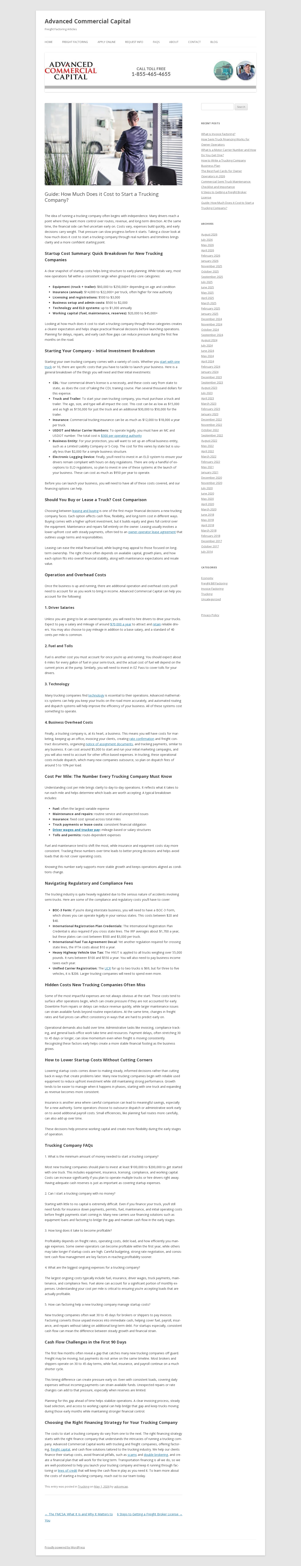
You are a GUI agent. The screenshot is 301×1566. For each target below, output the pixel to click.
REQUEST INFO (134, 42)
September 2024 (212, 335)
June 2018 (207, 515)
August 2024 (209, 340)
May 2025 (207, 293)
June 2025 (207, 287)
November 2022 (211, 425)
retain (157, 624)
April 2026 (207, 250)
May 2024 (207, 356)
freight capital (60, 1449)
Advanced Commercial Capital (88, 21)
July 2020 (207, 488)
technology (96, 695)
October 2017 (210, 546)
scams (132, 1455)
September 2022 (212, 435)
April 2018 (207, 525)
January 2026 (209, 261)
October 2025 (210, 271)
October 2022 (210, 430)
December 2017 (211, 541)
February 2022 (210, 462)
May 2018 (207, 520)
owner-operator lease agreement (152, 532)
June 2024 (207, 351)
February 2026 (210, 256)
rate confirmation (141, 739)
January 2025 (209, 314)
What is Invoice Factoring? (218, 134)
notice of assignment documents (109, 744)
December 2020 (211, 478)
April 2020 (207, 504)
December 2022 (211, 419)
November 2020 (211, 483)
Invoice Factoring (212, 589)
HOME (48, 42)
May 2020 (207, 499)
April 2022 (207, 451)
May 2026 (207, 245)
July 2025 (207, 282)
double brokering (156, 1455)
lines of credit (67, 1470)
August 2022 (209, 441)
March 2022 (208, 456)
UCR (108, 968)
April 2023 (207, 398)
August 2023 (209, 388)
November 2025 (211, 266)
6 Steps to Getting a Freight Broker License (149, 1514)
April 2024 (207, 361)
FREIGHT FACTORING (75, 42)
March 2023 (208, 404)
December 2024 (211, 319)
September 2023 (212, 382)
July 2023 (207, 393)
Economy (207, 578)
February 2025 (210, 308)
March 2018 (208, 530)
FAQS (156, 42)
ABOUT (173, 42)
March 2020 (208, 509)
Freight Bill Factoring (214, 583)
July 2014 (207, 552)
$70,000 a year (120, 624)
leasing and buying (85, 511)
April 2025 (207, 298)
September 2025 (212, 277)
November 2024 (211, 324)
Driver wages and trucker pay (76, 830)
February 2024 (210, 367)
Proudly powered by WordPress (65, 1547)
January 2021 (209, 472)
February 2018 (210, 536)
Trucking (83, 1486)
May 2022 (207, 446)
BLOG (214, 42)
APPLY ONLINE (106, 42)
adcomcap (121, 1486)
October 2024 (210, 330)
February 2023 (210, 409)
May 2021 (207, 467)
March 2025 (208, 303)
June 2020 (207, 493)
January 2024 (209, 372)
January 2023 (209, 414)
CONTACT (194, 42)
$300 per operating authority (121, 436)
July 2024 (207, 345)
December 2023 (211, 377)
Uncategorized (211, 599)
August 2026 (209, 234)
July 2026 (207, 240)
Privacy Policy (210, 615)
